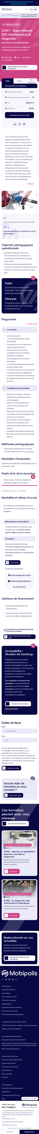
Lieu (3, 736)
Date (3, 727)
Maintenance (16, 15)
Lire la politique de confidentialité (12, 1122)
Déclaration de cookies (9, 1125)
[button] (33, 9)
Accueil (4, 15)
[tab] (8, 81)
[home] (7, 9)
